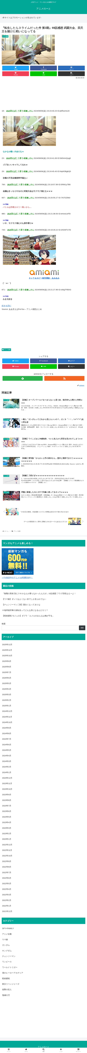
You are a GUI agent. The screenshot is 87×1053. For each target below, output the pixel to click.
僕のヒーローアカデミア (12, 973)
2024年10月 (7, 722)
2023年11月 (7, 783)
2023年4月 (6, 822)
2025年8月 (6, 667)
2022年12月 (7, 845)
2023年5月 (6, 817)
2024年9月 (6, 728)
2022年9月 (6, 861)
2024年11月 (7, 717)
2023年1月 (6, 839)
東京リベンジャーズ (10, 984)
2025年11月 (7, 650)
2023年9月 (6, 795)
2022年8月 (6, 867)
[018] (29, 145)
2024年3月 (6, 761)
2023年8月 (6, 800)
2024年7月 (6, 739)
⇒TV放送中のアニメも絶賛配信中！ (17, 578)
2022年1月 (6, 906)
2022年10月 (7, 856)
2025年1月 (6, 706)
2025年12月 (7, 644)
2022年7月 (6, 872)
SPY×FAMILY (8, 928)
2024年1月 (6, 772)
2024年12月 (7, 711)
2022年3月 (6, 895)
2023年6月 (6, 811)
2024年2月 (6, 767)
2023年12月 (7, 778)
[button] (80, 520)
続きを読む (6, 306)
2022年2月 (6, 900)
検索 (4, 624)
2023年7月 (6, 806)
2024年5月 (6, 750)
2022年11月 (7, 850)
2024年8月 (6, 733)
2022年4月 (6, 889)
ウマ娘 (5, 939)
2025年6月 (6, 678)
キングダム (7, 951)
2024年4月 (6, 756)
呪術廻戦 (6, 978)
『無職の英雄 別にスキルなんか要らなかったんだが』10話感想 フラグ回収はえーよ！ (39, 593)
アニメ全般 (7, 349)
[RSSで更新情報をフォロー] (64, 378)
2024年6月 (6, 745)
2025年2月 (6, 700)
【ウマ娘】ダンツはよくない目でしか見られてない (24, 599)
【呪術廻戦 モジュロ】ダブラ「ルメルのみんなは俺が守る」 (28, 616)
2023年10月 (7, 789)
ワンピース (7, 962)
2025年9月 (6, 661)
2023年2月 (6, 833)
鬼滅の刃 (6, 995)
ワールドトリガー (9, 967)
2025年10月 (7, 656)
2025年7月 (6, 672)
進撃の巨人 (7, 989)
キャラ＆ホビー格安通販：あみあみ (44, 278)
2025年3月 (6, 694)
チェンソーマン (8, 956)
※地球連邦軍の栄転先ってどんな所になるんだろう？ (25, 610)
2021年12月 (7, 911)
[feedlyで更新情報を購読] (23, 378)
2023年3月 (6, 828)
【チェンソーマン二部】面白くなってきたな (21, 605)
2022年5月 (6, 883)
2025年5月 (6, 683)
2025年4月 (6, 689)
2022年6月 (6, 878)
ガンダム (6, 945)
